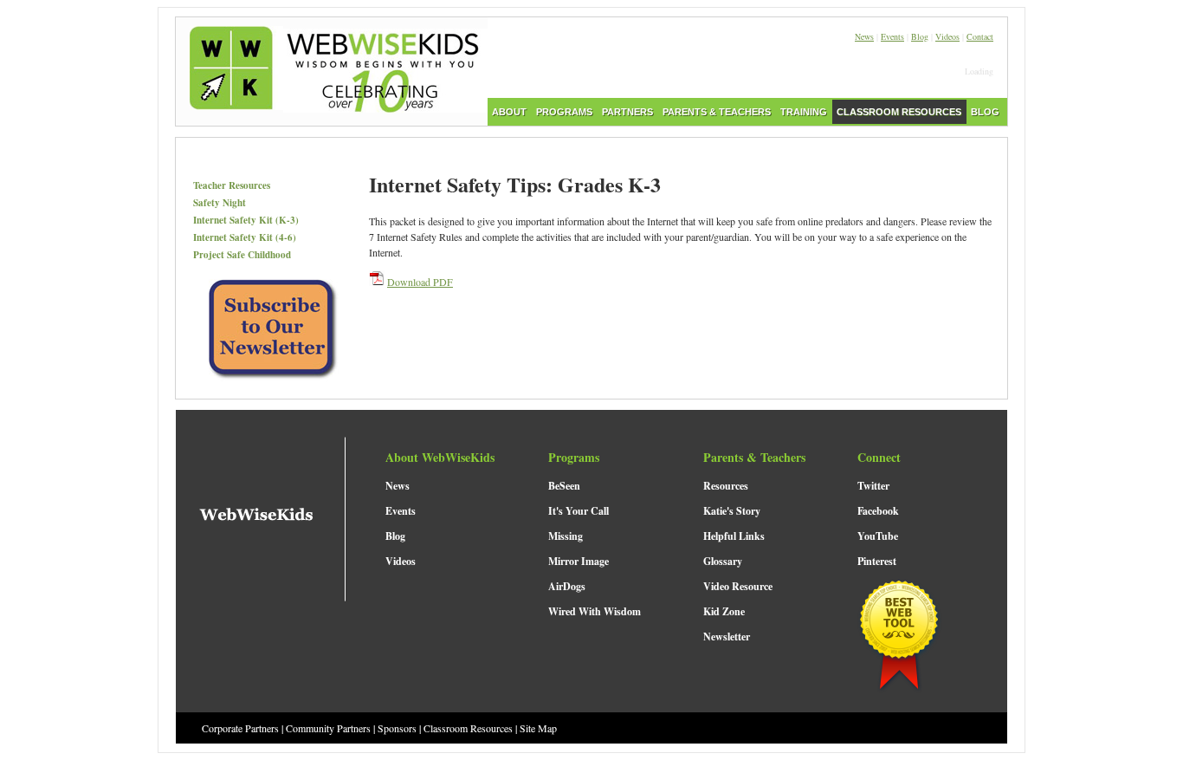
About (509, 112)
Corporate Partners (240, 728)
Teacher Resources (231, 185)
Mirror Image (578, 561)
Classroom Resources (899, 112)
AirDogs (566, 586)
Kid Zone (724, 611)
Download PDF (420, 282)
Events (892, 36)
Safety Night (219, 203)
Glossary (722, 561)
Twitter (873, 485)
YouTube (877, 536)
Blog (919, 36)
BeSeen (564, 485)
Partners (627, 112)
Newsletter (726, 636)
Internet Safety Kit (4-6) (244, 237)
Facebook (878, 510)
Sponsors (397, 728)
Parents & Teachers (717, 112)
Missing (565, 536)
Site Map (538, 728)
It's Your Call (578, 510)
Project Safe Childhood (242, 255)
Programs (564, 112)
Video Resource (738, 586)
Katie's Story (731, 510)
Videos (947, 36)
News (864, 36)
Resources (725, 485)
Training (803, 112)
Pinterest (876, 561)
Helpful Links (734, 536)
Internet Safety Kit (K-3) (246, 220)
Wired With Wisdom (594, 611)
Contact (979, 36)
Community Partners (328, 728)
